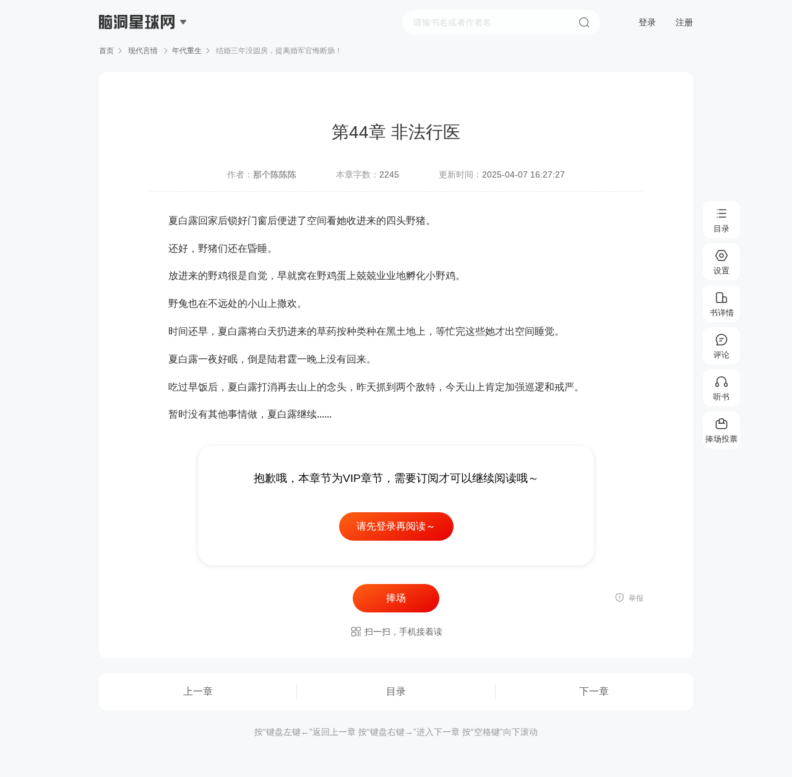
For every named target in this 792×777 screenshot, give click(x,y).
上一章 (198, 691)
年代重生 (187, 50)
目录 (396, 691)
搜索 (584, 22)
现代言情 (143, 50)
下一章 (594, 691)
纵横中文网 (138, 57)
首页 (106, 50)
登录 (647, 22)
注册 (684, 22)
